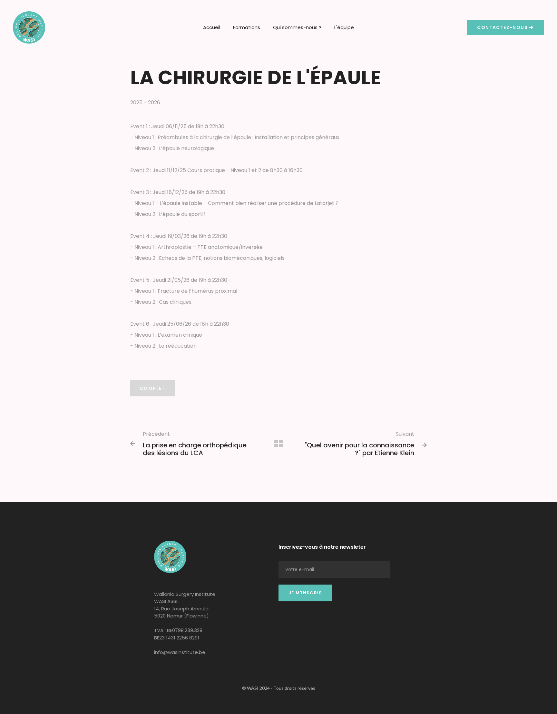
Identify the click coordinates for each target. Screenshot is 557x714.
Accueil (211, 27)
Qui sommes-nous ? (297, 27)
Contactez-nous (502, 27)
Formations (246, 27)
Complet (152, 388)
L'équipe (344, 27)
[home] (29, 27)
